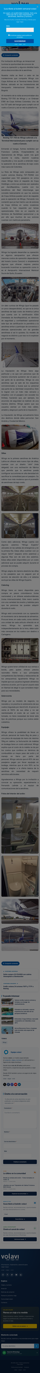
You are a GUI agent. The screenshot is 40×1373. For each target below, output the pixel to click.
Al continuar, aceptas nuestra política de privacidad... (21, 36)
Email (8, 26)
